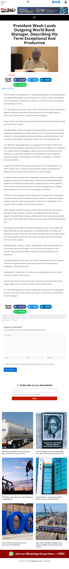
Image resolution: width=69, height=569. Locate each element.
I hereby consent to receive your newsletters (26, 394)
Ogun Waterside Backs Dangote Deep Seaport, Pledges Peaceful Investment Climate (49, 545)
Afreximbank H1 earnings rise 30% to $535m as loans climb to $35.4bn (49, 498)
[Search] (66, 2)
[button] (28, 1)
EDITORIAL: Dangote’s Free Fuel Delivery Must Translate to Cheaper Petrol (16, 452)
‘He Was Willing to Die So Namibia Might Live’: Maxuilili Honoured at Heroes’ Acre (50, 452)
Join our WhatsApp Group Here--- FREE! (40, 553)
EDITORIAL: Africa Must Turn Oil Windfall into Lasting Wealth (17, 498)
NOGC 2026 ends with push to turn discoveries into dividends (14, 544)
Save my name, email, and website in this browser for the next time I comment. (30, 364)
